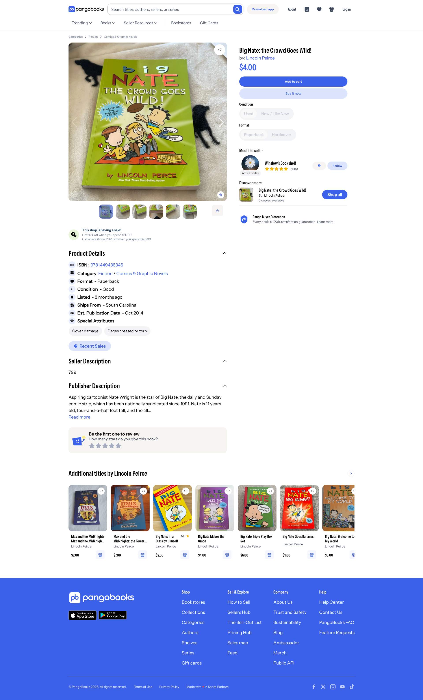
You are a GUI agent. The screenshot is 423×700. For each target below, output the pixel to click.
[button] (148, 254)
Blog (278, 632)
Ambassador (286, 642)
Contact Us (330, 612)
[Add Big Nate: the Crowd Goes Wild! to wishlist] (219, 49)
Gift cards (192, 663)
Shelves (189, 642)
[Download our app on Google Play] (112, 615)
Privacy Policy (169, 687)
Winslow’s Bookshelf (280, 163)
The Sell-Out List (245, 622)
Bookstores (181, 22)
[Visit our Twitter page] (323, 686)
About (292, 9)
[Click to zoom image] (148, 122)
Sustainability (287, 622)
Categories (76, 36)
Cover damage (85, 331)
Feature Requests (336, 632)
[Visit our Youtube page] (342, 686)
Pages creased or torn (127, 331)
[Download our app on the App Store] (83, 615)
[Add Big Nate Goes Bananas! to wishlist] (312, 491)
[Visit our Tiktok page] (351, 686)
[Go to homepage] (86, 9)
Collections (193, 612)
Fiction (93, 36)
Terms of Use (143, 687)
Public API (283, 663)
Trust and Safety (289, 612)
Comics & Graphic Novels (120, 36)
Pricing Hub (240, 632)
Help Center (331, 602)
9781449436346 (107, 265)
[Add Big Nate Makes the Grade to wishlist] (228, 491)
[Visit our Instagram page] (333, 686)
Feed (232, 652)
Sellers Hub (239, 612)
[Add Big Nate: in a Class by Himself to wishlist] (185, 491)
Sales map (238, 642)
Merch (280, 652)
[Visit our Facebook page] (313, 686)
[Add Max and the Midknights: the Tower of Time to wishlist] (143, 491)
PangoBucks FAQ (336, 622)
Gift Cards (209, 22)
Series (188, 652)
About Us (282, 602)
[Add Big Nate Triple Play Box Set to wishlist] (270, 491)
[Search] (237, 9)
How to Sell (239, 602)
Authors (190, 632)
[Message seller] (319, 165)
